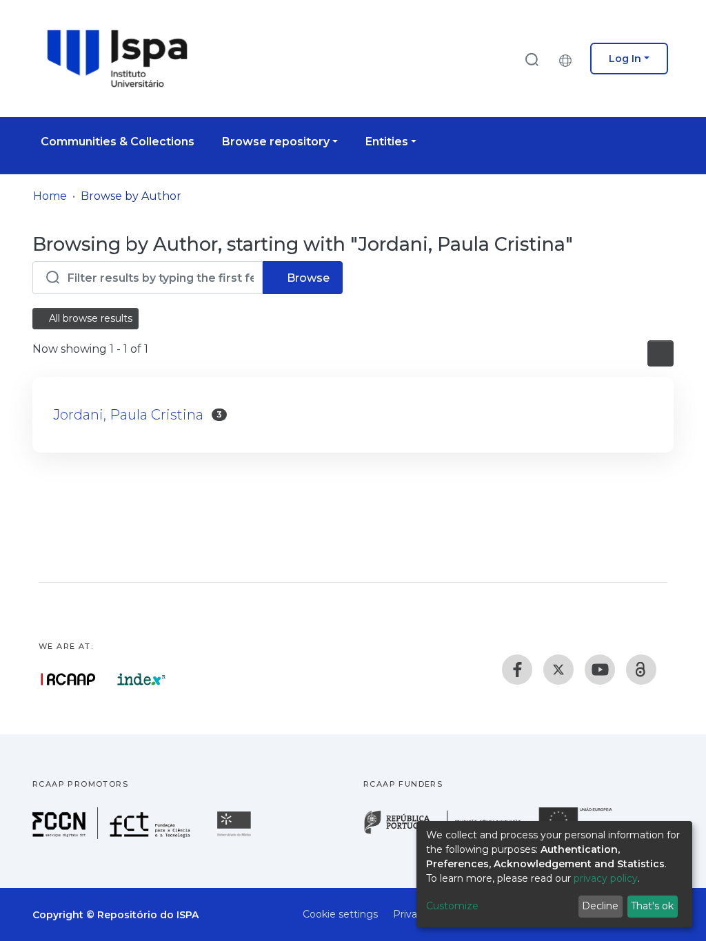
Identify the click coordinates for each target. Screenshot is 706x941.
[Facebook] (517, 669)
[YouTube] (600, 669)
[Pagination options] (660, 353)
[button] (568, 58)
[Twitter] (558, 669)
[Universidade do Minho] (235, 835)
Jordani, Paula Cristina (128, 414)
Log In (625, 58)
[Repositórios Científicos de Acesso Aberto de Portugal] (68, 679)
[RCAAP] (641, 669)
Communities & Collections (117, 141)
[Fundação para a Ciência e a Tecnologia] (113, 835)
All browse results (89, 318)
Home (50, 196)
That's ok (652, 906)
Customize (452, 906)
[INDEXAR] (141, 679)
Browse (307, 278)
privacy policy (606, 878)
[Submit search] (531, 59)
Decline (600, 906)
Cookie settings (340, 914)
